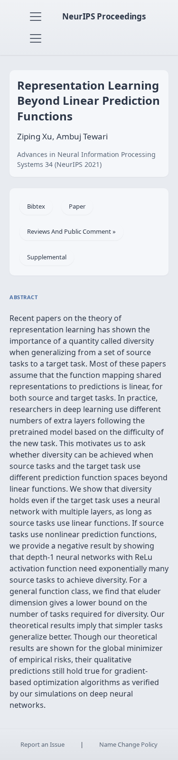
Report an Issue (42, 744)
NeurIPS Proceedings (104, 16)
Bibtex (36, 206)
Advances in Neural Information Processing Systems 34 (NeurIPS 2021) (86, 159)
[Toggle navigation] (36, 16)
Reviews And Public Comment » (71, 231)
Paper (77, 206)
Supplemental (46, 257)
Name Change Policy (128, 744)
